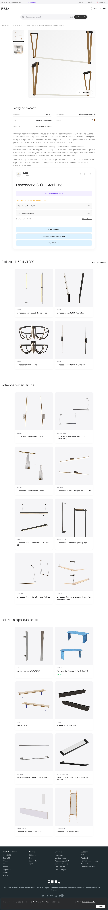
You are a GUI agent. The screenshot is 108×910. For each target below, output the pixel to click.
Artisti (5, 867)
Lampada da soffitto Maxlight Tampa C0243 (74, 491)
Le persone (7, 870)
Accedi (95, 8)
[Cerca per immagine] (71, 17)
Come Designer (60, 870)
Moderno (39, 120)
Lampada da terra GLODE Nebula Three (32, 313)
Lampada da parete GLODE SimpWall (71, 365)
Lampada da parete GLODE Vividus (70, 313)
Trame (5, 861)
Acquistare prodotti (62, 861)
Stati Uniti (102, 2)
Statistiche (33, 861)
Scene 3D (6, 858)
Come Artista (60, 867)
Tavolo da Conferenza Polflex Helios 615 (72, 671)
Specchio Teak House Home (68, 832)
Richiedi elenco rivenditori (54, 236)
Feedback (84, 858)
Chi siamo (32, 855)
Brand (5, 864)
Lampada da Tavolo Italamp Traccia (30, 491)
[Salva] (80, 174)
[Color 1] (92, 120)
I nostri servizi (60, 855)
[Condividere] (90, 174)
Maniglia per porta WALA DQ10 (28, 671)
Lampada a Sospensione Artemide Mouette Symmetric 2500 (74, 598)
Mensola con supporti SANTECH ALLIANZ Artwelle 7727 (73, 778)
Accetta (100, 906)
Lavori (5, 872)
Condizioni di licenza (88, 867)
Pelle (88, 114)
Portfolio (32, 864)
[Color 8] (94, 120)
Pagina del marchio (99, 262)
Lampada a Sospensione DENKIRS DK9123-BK (33, 544)
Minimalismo (47, 120)
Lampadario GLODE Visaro (27, 365)
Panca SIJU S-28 (23, 725)
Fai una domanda (54, 243)
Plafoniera (48, 114)
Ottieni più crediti (87, 219)
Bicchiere (82, 114)
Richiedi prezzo (54, 229)
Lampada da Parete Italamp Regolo (30, 436)
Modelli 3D (7, 855)
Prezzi (5, 875)
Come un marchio (61, 864)
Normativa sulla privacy (89, 861)
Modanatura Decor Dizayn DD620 (30, 832)
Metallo (92, 114)
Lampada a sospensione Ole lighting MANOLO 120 (71, 437)
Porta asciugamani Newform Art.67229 (32, 777)
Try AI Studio (31, 2)
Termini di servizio (87, 864)
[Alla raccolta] (85, 174)
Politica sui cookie (88, 902)
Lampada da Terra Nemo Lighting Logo (72, 543)
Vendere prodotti (61, 858)
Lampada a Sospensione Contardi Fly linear (34, 597)
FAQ (82, 855)
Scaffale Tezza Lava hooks (67, 725)
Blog (30, 858)
